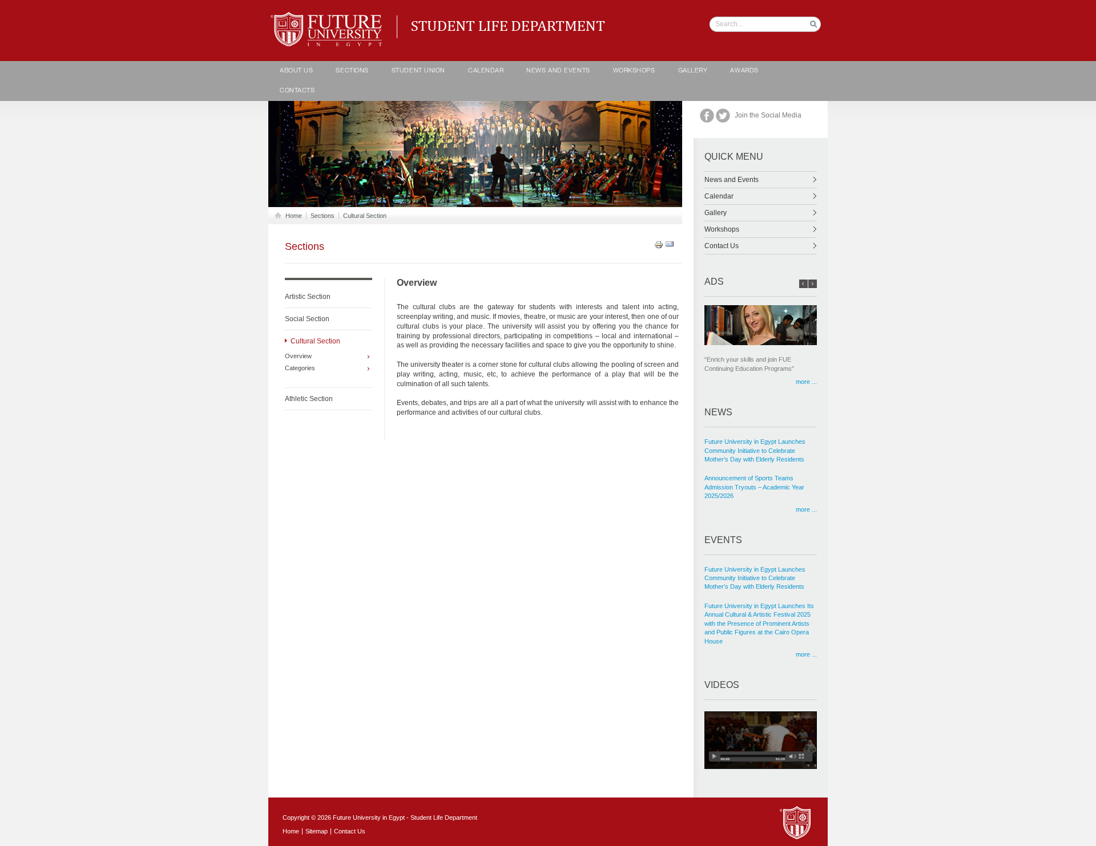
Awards (744, 71)
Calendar (719, 196)
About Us (296, 71)
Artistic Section (308, 297)
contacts (297, 91)
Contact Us (721, 246)
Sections (352, 71)
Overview (298, 356)
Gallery (693, 71)
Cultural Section (364, 215)
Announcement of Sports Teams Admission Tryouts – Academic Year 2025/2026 (754, 487)
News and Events (558, 71)
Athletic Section (309, 399)
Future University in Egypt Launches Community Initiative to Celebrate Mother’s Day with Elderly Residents (754, 450)
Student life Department (328, 17)
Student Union (418, 71)
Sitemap (316, 831)
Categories (300, 368)
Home (293, 215)
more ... (806, 382)
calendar (485, 71)
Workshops (634, 71)
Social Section (307, 319)
